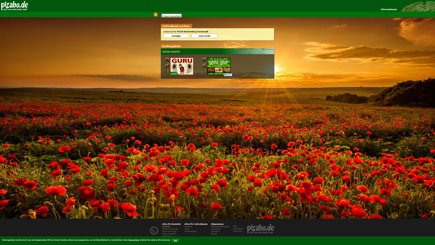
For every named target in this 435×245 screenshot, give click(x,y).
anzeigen (176, 35)
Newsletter (166, 236)
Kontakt (214, 234)
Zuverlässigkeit (191, 231)
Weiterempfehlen (169, 234)
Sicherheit (215, 231)
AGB (235, 226)
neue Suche (204, 35)
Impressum (237, 231)
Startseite (166, 226)
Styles (187, 229)
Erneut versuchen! (171, 16)
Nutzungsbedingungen (220, 226)
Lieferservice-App (169, 231)
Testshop (188, 226)
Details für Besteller (170, 229)
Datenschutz (133, 240)
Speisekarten (238, 229)
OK (175, 240)
